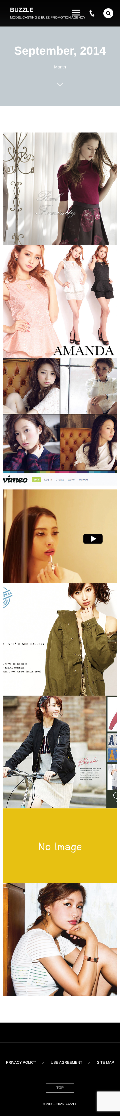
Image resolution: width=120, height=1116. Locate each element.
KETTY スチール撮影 (59, 190)
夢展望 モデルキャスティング (60, 753)
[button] (108, 13)
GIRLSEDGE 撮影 (60, 940)
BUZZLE (21, 10)
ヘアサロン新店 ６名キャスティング (60, 415)
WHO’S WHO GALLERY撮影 (60, 640)
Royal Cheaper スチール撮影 (60, 302)
